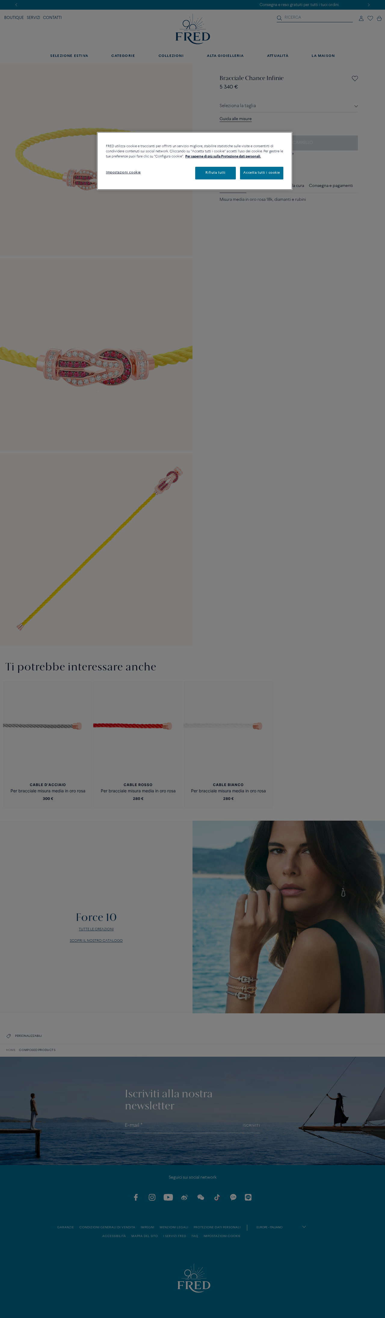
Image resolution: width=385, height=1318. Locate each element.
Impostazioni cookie (123, 172)
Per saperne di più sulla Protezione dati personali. (223, 156)
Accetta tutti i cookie (261, 173)
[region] (194, 161)
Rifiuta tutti (215, 173)
